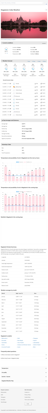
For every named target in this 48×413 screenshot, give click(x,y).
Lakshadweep (36, 342)
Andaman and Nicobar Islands (24, 344)
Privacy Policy (28, 394)
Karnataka (4, 340)
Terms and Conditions (29, 399)
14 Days (39, 61)
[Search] (42, 3)
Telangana (35, 338)
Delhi (18, 338)
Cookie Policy (27, 397)
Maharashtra (4, 338)
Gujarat (35, 340)
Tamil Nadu (4, 342)
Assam (18, 347)
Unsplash (13, 39)
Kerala (3, 344)
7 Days (28, 61)
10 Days (33, 61)
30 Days (44, 61)
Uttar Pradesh (20, 342)
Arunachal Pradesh (6, 347)
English (28, 403)
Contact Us (27, 392)
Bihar (34, 347)
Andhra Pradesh (36, 344)
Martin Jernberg (7, 39)
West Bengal (20, 340)
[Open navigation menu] (46, 4)
